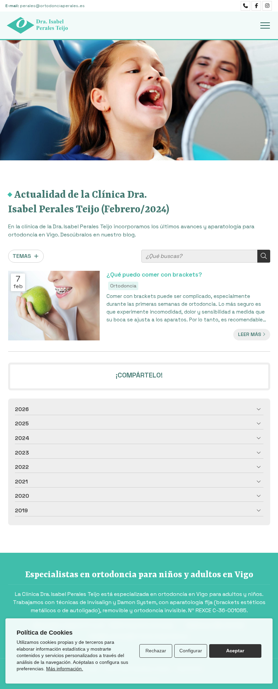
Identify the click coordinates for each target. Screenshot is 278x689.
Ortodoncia (123, 286)
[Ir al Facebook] (256, 5)
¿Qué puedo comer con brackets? (154, 274)
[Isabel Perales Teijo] (37, 25)
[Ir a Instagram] (267, 5)
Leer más (249, 334)
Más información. (64, 668)
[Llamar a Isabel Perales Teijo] (245, 5)
